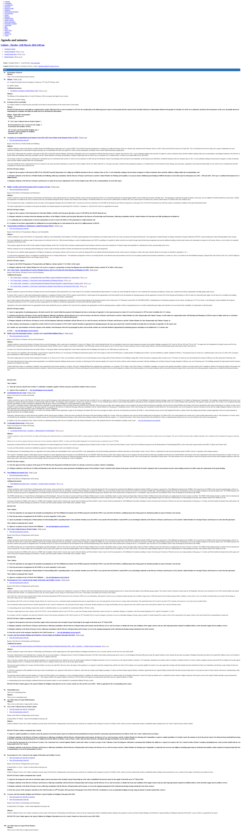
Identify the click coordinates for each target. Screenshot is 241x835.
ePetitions (7, 10)
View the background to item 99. (19, 799)
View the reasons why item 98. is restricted (22, 758)
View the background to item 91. (19, 475)
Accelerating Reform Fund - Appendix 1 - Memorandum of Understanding (36, 430)
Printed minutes (13, 57)
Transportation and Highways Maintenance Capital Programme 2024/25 (35, 226)
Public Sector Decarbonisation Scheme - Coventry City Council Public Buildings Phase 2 (40, 333)
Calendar (7, 1)
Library (7, 15)
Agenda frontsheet (14, 51)
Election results (9, 8)
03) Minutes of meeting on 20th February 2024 (28, 91)
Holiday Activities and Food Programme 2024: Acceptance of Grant (33, 187)
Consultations (9, 5)
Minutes (14, 79)
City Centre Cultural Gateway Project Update (26, 529)
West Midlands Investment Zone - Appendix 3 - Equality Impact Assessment (36, 484)
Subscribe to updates (11, 23)
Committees (8, 3)
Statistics (7, 32)
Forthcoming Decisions (11, 12)
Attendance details (9, 49)
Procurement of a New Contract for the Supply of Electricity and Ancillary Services (38, 580)
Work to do (8, 34)
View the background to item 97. (19, 712)
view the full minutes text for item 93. (69, 632)
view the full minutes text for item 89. (149, 420)
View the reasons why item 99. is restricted (22, 797)
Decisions (7, 6)
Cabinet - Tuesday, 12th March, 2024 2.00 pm (22, 45)
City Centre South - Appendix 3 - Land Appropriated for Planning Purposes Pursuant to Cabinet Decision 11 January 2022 (50, 283)
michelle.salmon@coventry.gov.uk (48, 66)
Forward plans (9, 13)
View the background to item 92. (19, 532)
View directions (35, 63)
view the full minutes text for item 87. (27, 331)
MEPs (6, 29)
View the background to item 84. (19, 140)
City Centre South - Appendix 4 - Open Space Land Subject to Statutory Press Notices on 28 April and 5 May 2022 (48, 286)
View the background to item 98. (19, 760)
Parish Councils (9, 20)
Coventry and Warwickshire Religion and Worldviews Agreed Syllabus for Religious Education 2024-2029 (45, 635)
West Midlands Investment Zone (22, 472)
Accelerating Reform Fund (20, 423)
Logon (6, 35)
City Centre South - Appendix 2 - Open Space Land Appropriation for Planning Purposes (40, 280)
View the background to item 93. (19, 582)
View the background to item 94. (19, 638)
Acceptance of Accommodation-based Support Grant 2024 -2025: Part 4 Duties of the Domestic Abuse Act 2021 (47, 137)
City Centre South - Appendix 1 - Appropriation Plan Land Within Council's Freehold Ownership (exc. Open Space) (48, 277)
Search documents (10, 22)
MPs (6, 27)
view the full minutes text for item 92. (57, 577)
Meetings (7, 17)
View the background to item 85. (19, 189)
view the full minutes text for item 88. (41, 390)
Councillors (8, 25)
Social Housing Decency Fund (21, 393)
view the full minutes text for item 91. (57, 526)
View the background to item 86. (19, 228)
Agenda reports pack (14, 54)
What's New (8, 30)
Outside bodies (9, 18)
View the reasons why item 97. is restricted (22, 709)
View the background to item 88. (19, 336)
